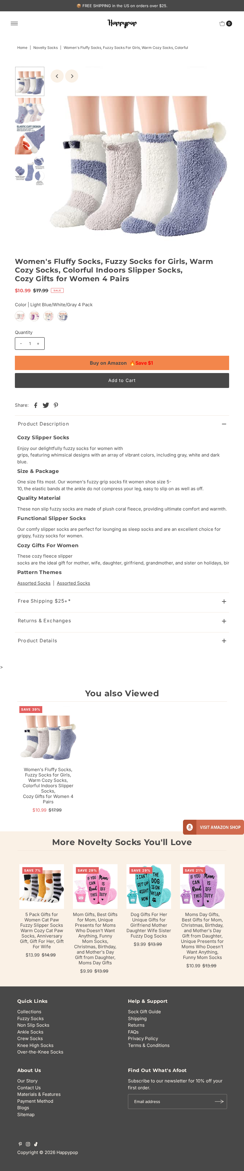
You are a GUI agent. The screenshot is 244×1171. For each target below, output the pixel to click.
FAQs (133, 1032)
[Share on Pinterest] (55, 404)
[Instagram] (28, 1144)
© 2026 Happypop (58, 1152)
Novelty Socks (45, 47)
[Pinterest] (20, 1144)
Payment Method (35, 1101)
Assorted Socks (34, 583)
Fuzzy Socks (30, 1018)
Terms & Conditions (149, 1045)
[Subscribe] (219, 1101)
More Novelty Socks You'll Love (122, 842)
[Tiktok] (35, 1144)
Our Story (27, 1081)
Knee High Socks (35, 1045)
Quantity (23, 332)
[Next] (71, 76)
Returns (136, 1025)
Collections (29, 1011)
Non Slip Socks (33, 1025)
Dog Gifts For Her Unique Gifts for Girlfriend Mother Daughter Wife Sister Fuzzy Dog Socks (148, 925)
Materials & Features (39, 1094)
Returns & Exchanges (44, 621)
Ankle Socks (30, 1032)
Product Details (37, 640)
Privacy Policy (143, 1038)
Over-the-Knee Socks (40, 1052)
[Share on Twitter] (45, 404)
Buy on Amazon (121, 363)
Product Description (43, 424)
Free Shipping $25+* (44, 601)
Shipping (137, 1018)
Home (22, 47)
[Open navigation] (14, 23)
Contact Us (29, 1087)
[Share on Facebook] (35, 404)
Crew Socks (30, 1038)
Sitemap (26, 1114)
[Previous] (57, 76)
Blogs (23, 1107)
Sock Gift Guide (144, 1011)
